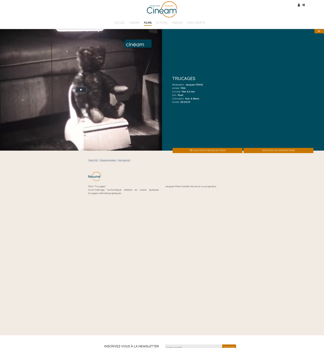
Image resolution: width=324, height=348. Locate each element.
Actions (162, 22)
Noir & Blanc (192, 98)
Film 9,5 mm (188, 91)
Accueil (119, 22)
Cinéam (134, 22)
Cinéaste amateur (108, 160)
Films (148, 22)
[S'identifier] (299, 5)
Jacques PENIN (194, 84)
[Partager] (303, 5)
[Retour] (319, 31)
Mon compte (196, 22)
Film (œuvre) (124, 160)
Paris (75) (93, 160)
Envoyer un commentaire (278, 150)
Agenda (177, 22)
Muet (180, 95)
